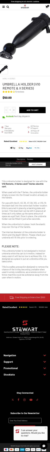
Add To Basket (37, 164)
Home (5, 79)
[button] (9, 91)
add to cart (32, 110)
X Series (11, 79)
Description (21, 159)
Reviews (30, 159)
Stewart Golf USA (21, 446)
